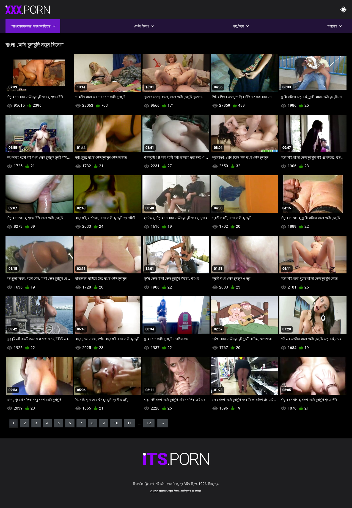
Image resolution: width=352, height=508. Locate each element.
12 (149, 423)
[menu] (343, 9)
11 (129, 423)
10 (116, 423)
